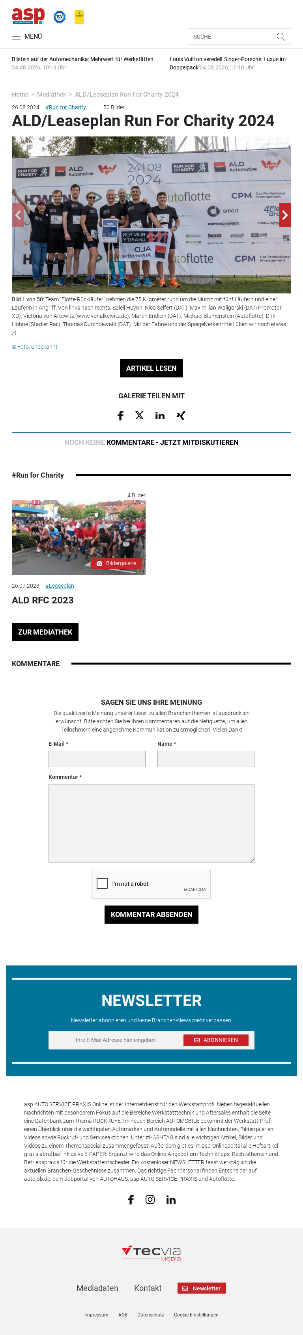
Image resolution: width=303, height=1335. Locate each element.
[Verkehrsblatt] (76, 15)
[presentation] (18, 215)
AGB (122, 1315)
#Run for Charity (65, 107)
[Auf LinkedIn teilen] (160, 415)
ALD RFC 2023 (43, 600)
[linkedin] (171, 1199)
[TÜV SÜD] (57, 15)
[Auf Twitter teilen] (139, 415)
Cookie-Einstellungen (196, 1315)
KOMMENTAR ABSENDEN (152, 914)
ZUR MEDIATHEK (45, 632)
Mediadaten (97, 1288)
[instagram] (150, 1199)
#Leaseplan (59, 586)
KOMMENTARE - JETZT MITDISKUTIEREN (151, 442)
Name (164, 744)
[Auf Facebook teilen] (120, 415)
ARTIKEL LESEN (151, 368)
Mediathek (51, 94)
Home (20, 94)
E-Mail (57, 744)
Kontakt (148, 1288)
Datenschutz (150, 1315)
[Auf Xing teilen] (180, 415)
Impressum (96, 1315)
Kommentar (63, 777)
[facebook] (131, 1199)
